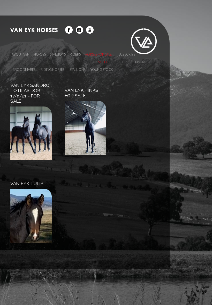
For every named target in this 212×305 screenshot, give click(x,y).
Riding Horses (52, 69)
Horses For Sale (98, 54)
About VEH (20, 54)
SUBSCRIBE (127, 54)
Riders (75, 54)
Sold (102, 62)
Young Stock (101, 69)
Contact (140, 62)
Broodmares (24, 69)
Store (123, 62)
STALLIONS (58, 54)
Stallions (77, 69)
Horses (40, 54)
